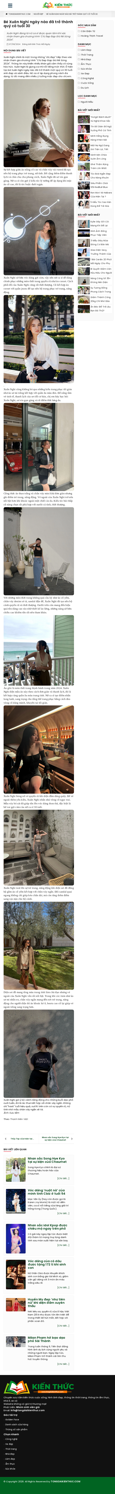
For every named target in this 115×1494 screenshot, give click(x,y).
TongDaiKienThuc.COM (20, 14)
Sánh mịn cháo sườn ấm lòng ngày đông (99, 159)
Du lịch (85, 88)
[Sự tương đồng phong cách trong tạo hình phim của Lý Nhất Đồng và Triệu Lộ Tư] (84, 291)
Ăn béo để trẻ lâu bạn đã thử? (101, 309)
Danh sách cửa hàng (16, 1425)
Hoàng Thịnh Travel (92, 36)
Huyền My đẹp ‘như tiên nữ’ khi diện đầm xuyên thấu (46, 1303)
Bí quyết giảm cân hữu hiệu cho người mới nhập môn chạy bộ (101, 275)
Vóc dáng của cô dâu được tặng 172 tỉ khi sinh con (47, 1265)
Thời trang (87, 55)
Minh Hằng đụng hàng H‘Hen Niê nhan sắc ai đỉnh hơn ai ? (100, 142)
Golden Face (12, 1420)
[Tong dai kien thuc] (57, 5)
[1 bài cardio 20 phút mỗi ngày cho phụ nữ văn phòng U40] (84, 265)
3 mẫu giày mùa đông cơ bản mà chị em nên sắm (100, 245)
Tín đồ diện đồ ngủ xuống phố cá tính (101, 129)
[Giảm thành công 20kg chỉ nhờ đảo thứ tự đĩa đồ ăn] (84, 302)
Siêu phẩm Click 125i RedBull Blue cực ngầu (99, 187)
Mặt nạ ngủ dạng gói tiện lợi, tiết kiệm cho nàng (100, 150)
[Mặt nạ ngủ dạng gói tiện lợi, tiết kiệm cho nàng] (84, 151)
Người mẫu (87, 102)
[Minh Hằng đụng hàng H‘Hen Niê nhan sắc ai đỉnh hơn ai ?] (84, 138)
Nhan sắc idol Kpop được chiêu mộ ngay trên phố (47, 1227)
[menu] (10, 6)
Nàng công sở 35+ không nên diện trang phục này (101, 282)
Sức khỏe (86, 69)
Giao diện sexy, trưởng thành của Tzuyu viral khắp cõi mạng (101, 256)
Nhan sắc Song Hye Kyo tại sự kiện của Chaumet (55, 1139)
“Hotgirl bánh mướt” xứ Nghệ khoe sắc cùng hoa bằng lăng (101, 123)
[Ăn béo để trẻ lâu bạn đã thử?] (84, 312)
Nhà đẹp (86, 59)
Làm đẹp (86, 50)
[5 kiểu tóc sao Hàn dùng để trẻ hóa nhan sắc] (84, 205)
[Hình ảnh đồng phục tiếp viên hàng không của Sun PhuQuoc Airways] (84, 233)
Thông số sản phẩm (16, 1430)
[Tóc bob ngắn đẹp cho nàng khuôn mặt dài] (84, 176)
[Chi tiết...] (63, 1178)
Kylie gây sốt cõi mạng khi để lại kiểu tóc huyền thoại (100, 228)
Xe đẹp (85, 73)
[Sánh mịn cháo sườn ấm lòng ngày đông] (84, 157)
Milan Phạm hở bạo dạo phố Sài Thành (46, 1339)
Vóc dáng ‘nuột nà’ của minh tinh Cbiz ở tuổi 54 (46, 1192)
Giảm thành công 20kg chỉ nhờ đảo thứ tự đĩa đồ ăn (101, 301)
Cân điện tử (88, 31)
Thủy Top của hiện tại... (22, 1139)
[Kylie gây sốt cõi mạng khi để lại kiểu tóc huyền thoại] (84, 225)
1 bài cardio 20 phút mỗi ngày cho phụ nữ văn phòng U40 (101, 264)
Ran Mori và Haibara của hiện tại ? (101, 195)
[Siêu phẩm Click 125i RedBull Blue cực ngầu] (84, 186)
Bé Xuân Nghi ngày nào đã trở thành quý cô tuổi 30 (72, 14)
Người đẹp (38, 14)
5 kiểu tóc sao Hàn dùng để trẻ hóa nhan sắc (101, 206)
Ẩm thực (86, 64)
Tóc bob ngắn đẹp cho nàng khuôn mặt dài (101, 178)
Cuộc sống (87, 83)
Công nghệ (87, 78)
